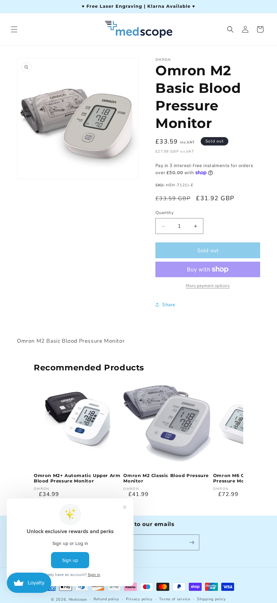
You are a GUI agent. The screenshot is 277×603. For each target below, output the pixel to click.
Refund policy (106, 599)
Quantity (164, 213)
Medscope (78, 599)
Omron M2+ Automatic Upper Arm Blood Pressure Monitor (77, 478)
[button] (14, 29)
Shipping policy (211, 599)
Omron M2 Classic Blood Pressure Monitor (166, 478)
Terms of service (174, 599)
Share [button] (168, 305)
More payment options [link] (208, 285)
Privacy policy (139, 599)
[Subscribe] (191, 542)
